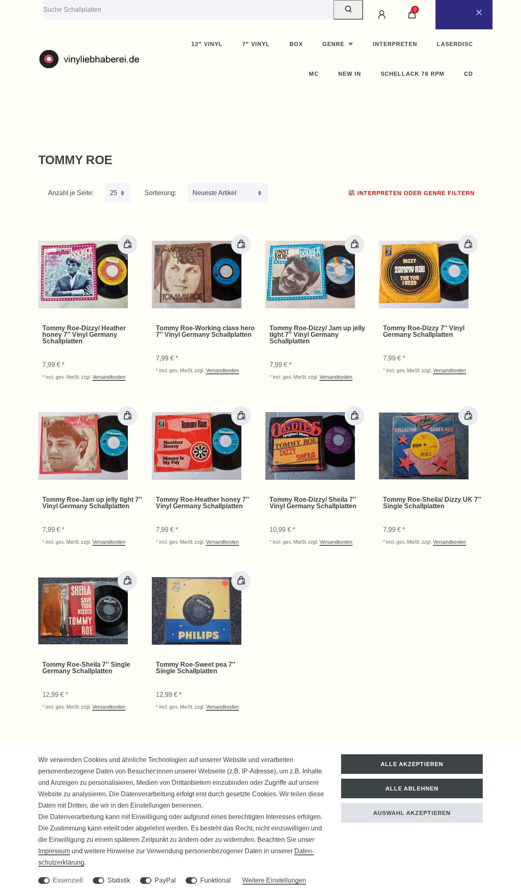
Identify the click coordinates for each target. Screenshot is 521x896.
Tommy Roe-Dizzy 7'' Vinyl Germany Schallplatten (423, 331)
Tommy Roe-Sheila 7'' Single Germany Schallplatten (86, 667)
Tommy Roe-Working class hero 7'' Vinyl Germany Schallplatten (205, 331)
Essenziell (68, 880)
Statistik (118, 880)
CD (468, 73)
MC (314, 73)
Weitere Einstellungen (274, 880)
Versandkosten (108, 377)
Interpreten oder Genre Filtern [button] (416, 193)
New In (349, 73)
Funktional (215, 880)
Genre (334, 44)
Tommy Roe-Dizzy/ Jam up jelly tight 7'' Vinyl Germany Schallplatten (317, 335)
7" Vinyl (256, 44)
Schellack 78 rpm (412, 73)
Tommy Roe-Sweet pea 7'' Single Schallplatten (195, 667)
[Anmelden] (383, 14)
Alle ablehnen (411, 788)
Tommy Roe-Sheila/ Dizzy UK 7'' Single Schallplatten (432, 502)
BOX (296, 44)
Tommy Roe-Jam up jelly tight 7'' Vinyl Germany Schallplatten (92, 502)
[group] (83, 274)
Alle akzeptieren (412, 764)
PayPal (165, 880)
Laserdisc (455, 44)
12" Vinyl (207, 44)
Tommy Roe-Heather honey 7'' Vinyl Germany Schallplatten (202, 502)
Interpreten (395, 44)
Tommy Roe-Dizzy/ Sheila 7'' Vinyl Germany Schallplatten (313, 502)
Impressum (54, 851)
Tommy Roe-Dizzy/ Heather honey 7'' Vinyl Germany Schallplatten (84, 335)
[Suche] (348, 10)
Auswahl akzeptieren (412, 813)
